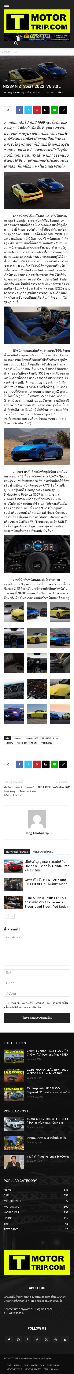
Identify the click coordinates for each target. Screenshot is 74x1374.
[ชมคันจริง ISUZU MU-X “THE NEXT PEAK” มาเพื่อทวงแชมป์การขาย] (14, 1124)
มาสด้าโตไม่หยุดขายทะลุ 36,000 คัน (48, 1156)
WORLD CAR (15, 80)
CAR (16, 51)
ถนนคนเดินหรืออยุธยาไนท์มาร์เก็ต (47, 1137)
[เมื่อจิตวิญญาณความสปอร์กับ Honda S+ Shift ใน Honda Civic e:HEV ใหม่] (13, 866)
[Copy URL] (63, 110)
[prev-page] (6, 916)
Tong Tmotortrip (15, 92)
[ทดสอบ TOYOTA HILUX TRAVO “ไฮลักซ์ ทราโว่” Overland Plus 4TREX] (14, 1056)
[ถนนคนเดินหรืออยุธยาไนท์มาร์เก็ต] (14, 1143)
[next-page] (12, 916)
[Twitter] (28, 110)
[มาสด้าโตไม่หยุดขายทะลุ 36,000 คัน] (14, 1162)
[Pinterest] (37, 110)
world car (22, 742)
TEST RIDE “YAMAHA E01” (53, 787)
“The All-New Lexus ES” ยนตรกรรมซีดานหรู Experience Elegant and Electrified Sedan (46, 902)
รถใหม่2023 (46, 742)
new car (17, 738)
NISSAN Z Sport (50, 738)
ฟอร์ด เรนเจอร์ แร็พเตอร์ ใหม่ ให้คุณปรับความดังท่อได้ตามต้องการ (20, 791)
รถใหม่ (34, 742)
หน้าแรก (6, 51)
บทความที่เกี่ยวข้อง (17, 851)
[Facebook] (19, 110)
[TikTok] (37, 1339)
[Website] (55, 1339)
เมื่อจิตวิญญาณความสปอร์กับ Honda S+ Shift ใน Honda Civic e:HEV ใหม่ (47, 866)
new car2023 (32, 738)
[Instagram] (18, 1339)
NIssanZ (9, 742)
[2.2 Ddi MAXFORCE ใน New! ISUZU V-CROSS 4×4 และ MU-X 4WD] (14, 1075)
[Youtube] (65, 1339)
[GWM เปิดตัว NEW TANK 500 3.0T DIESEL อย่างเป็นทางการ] (13, 884)
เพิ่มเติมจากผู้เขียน (43, 851)
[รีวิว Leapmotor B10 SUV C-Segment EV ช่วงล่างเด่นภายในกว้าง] (14, 1094)
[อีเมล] (46, 110)
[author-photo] (37, 827)
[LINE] (54, 110)
